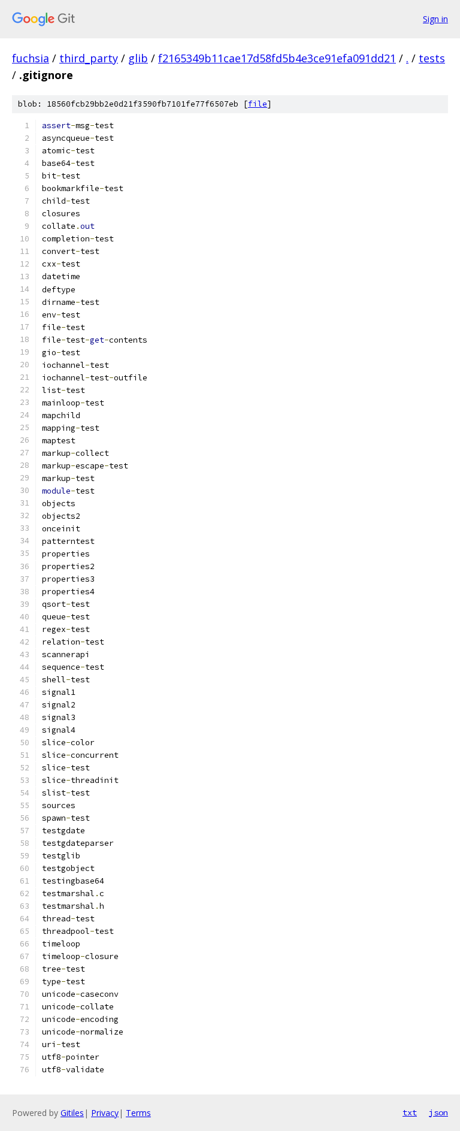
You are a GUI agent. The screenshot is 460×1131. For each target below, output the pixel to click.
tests (432, 58)
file (257, 104)
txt (409, 1112)
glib (138, 58)
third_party (88, 58)
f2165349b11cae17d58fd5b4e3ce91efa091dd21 (277, 58)
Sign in (435, 19)
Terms (138, 1112)
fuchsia (30, 58)
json (438, 1112)
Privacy (105, 1112)
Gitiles (72, 1112)
